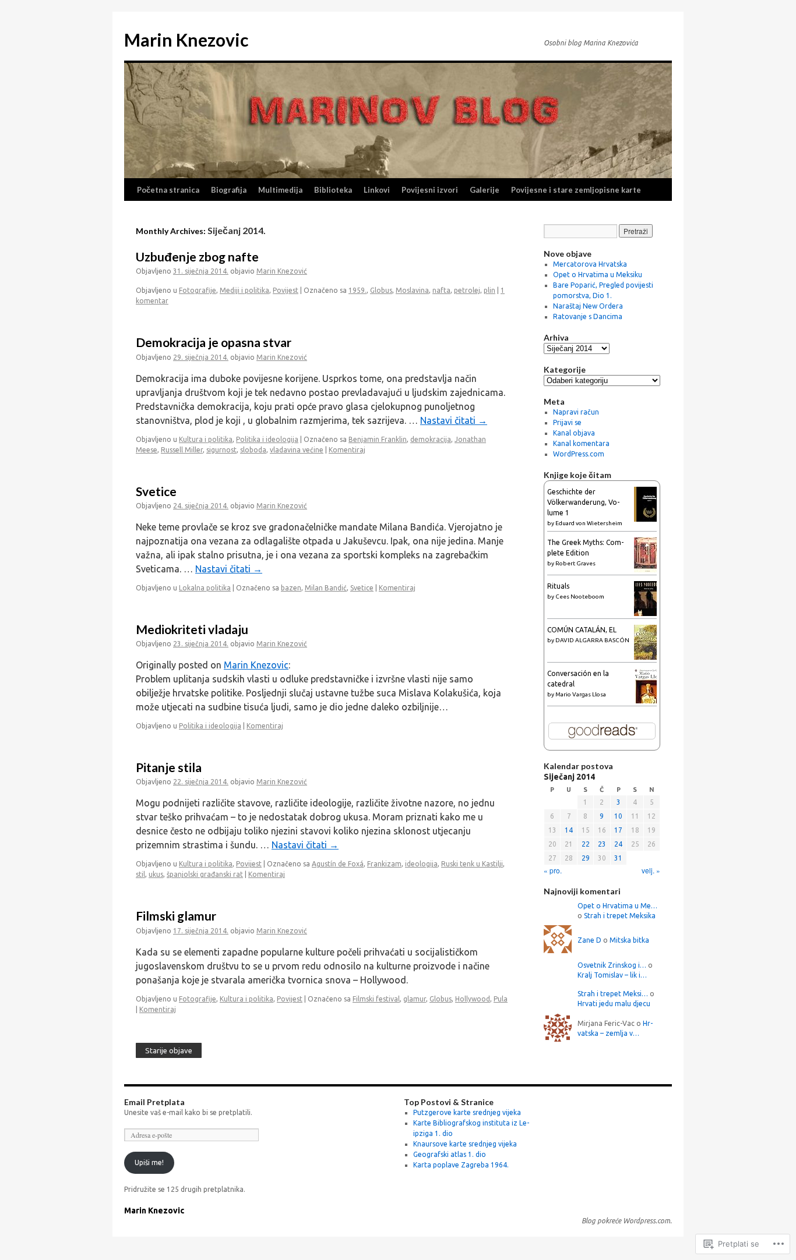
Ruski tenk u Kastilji (472, 864)
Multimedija (280, 189)
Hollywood (472, 999)
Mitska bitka (629, 940)
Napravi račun (576, 412)
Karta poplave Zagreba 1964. (461, 1165)
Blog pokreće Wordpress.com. (627, 1220)
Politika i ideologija (267, 439)
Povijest (285, 290)
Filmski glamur (176, 915)
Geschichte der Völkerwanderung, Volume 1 (583, 502)
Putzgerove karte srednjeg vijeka (467, 1112)
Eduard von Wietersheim (588, 523)
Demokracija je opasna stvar (213, 342)
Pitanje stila (169, 767)
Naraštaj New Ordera (588, 306)
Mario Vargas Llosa (580, 694)
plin (489, 290)
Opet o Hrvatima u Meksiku (597, 274)
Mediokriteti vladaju (192, 629)
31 (618, 858)
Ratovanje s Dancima (587, 316)
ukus (156, 874)
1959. (357, 290)
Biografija (228, 189)
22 (586, 844)
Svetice (156, 491)
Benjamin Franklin (377, 439)
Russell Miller (182, 450)
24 (618, 844)
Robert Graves (575, 563)
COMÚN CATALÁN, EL (582, 629)
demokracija (430, 439)
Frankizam (384, 864)
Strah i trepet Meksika (620, 915)
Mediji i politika (244, 290)
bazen (291, 588)
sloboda (253, 450)
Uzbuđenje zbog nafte (197, 256)
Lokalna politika (205, 588)
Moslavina (412, 290)
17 (618, 830)
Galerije (484, 189)
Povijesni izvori (429, 189)
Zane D (589, 940)
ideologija (421, 864)
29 (586, 858)
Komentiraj (347, 450)
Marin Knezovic (186, 39)
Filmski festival (376, 999)
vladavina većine (296, 450)
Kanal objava (574, 433)
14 (569, 830)
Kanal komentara (581, 443)
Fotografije (197, 290)
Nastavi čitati (453, 420)
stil (140, 874)
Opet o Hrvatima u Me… (617, 905)
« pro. (553, 870)
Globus (381, 290)
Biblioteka (333, 189)
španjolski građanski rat (205, 874)
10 (618, 816)
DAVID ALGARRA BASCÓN (592, 640)
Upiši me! (149, 1162)
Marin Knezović (281, 271)
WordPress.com (578, 454)
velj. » (651, 870)
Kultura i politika (206, 439)
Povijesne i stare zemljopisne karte (576, 189)
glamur (414, 999)
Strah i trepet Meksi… (612, 993)
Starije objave (168, 1050)
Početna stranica (168, 189)
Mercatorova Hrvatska (590, 264)
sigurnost (221, 450)
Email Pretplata (154, 1102)
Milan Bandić (326, 588)
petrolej (467, 290)
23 (602, 844)
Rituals (558, 586)
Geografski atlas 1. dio (449, 1154)
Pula (501, 999)
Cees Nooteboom (579, 596)
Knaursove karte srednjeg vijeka (465, 1144)
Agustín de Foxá (338, 864)
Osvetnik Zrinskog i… (611, 965)
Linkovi (377, 189)
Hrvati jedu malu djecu (613, 1003)
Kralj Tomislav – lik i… (612, 975)
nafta (441, 290)
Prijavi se (567, 422)
